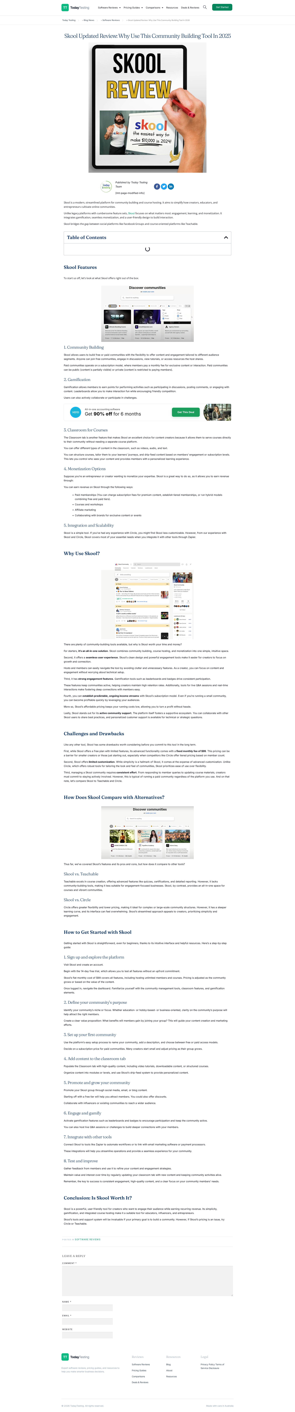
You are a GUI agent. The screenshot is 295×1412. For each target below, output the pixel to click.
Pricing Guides (132, 7)
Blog (168, 1364)
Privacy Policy (208, 1364)
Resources (172, 7)
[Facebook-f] (157, 186)
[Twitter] (164, 186)
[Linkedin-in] (171, 186)
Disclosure (214, 1368)
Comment (69, 1263)
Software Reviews (108, 7)
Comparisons (153, 7)
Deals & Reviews (190, 7)
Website (67, 1329)
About (169, 1370)
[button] (226, 237)
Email (67, 1315)
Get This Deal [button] (185, 412)
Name (66, 1302)
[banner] (147, 412)
